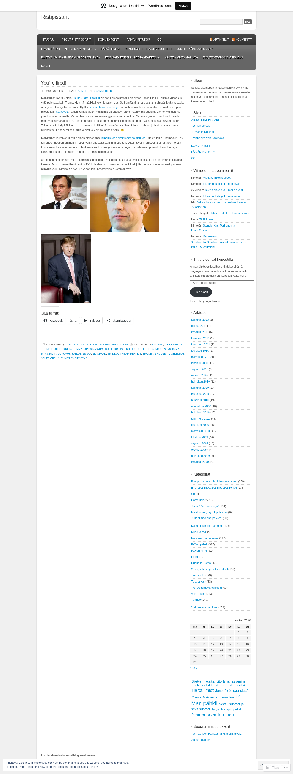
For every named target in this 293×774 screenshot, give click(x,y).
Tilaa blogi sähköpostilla (213, 259)
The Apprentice (130, 353)
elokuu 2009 (199, 449)
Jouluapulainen (201, 739)
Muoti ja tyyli (198, 532)
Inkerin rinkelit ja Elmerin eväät (222, 184)
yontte (83, 91)
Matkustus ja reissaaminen (207, 526)
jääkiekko (111, 349)
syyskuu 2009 (199, 443)
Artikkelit (221, 39)
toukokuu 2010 (200, 394)
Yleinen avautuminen (80, 49)
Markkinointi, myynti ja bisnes (209, 512)
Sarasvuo (62, 111)
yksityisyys (79, 358)
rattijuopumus (60, 353)
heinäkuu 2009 (200, 455)
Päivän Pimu (199, 550)
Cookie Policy (89, 767)
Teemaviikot (198, 575)
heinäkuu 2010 (200, 381)
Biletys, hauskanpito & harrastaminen (70, 57)
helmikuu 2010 (200, 412)
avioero (157, 344)
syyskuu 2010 (199, 369)
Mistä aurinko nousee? (217, 177)
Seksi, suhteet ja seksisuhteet (148, 49)
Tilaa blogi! (201, 292)
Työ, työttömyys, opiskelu (223, 57)
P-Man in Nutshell (203, 132)
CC (159, 39)
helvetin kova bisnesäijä (104, 107)
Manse (46, 66)
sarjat (76, 353)
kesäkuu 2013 (200, 319)
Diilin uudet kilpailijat (87, 98)
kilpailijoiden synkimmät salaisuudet (123, 138)
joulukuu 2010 (200, 350)
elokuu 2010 (199, 375)
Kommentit (244, 39)
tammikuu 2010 (200, 418)
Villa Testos (198, 594)
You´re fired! (53, 82)
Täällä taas (206, 219)
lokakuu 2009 (199, 437)
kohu (146, 349)
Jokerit (124, 349)
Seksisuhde (198, 242)
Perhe (195, 556)
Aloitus (183, 5)
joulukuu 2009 (200, 425)
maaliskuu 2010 (201, 406)
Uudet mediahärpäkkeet (207, 518)
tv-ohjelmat (175, 353)
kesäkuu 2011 (200, 332)
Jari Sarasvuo (93, 349)
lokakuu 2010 (199, 363)
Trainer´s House (154, 353)
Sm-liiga (113, 353)
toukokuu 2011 (200, 338)
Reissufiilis (210, 236)
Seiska (86, 353)
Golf (193, 493)
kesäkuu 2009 (200, 462)
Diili (167, 344)
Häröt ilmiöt (110, 49)
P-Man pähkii (50, 49)
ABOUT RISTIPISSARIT (76, 39)
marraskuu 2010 (201, 356)
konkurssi (159, 349)
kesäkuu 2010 (200, 387)
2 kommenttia (103, 91)
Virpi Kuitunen (60, 358)
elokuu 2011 (198, 326)
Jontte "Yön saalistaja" (194, 49)
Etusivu (48, 39)
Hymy (78, 349)
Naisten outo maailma (181, 57)
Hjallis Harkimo (62, 349)
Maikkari (173, 349)
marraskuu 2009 (201, 431)
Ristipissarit (55, 17)
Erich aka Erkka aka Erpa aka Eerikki (132, 57)
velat (45, 358)
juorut (136, 349)
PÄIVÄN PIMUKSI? (138, 39)
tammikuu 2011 (200, 344)
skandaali (99, 353)
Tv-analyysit (198, 581)
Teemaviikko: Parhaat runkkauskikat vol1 (216, 733)
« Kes (193, 667)
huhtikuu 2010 (200, 400)
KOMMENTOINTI (108, 39)
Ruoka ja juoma (201, 563)
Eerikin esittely (201, 125)
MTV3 (44, 353)
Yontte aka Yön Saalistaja (208, 138)
